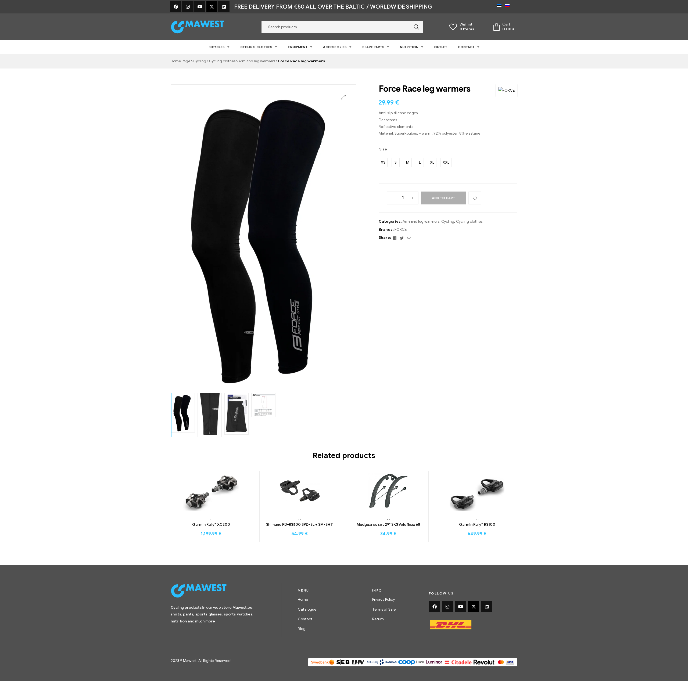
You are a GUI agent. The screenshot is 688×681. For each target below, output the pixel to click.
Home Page (180, 61)
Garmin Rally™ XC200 (211, 524)
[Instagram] (188, 6)
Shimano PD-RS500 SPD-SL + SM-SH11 (300, 524)
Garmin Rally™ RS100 (477, 524)
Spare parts (373, 47)
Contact (466, 47)
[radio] (383, 162)
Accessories (335, 47)
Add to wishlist (474, 198)
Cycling (199, 61)
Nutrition (409, 47)
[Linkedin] (224, 6)
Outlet (440, 47)
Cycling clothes (256, 47)
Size (383, 149)
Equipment (297, 47)
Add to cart (443, 198)
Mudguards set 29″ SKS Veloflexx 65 (388, 524)
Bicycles (217, 47)
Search (415, 27)
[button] (343, 97)
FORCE (401, 229)
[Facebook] (175, 6)
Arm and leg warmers (256, 61)
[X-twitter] (212, 6)
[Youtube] (200, 6)
